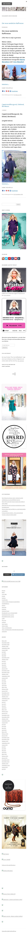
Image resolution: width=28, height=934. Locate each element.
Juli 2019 (4, 661)
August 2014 (5, 767)
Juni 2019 (4, 663)
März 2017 (4, 709)
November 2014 (5, 761)
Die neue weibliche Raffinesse (12, 23)
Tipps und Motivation (7, 628)
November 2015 (5, 739)
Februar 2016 (5, 734)
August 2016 (5, 722)
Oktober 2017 (5, 696)
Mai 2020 (4, 655)
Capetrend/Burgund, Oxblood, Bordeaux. (13, 105)
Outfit (3, 618)
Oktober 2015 (5, 741)
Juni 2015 (4, 748)
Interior (3, 605)
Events (3, 596)
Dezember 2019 (5, 657)
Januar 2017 (4, 713)
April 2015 (4, 752)
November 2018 (5, 672)
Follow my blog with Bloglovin (8, 865)
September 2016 (6, 721)
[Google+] (8, 91)
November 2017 (5, 694)
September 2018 (6, 676)
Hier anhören (7, 295)
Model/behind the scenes (8, 614)
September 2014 (6, 765)
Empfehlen (15, 91)
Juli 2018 (4, 680)
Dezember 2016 (5, 715)
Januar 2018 (4, 691)
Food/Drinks (5, 600)
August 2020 (5, 650)
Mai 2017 (4, 706)
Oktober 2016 (5, 719)
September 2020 (6, 648)
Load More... (7, 574)
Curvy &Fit (4, 594)
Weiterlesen (5, 84)
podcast (4, 622)
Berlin (3, 592)
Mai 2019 (4, 665)
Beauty (3, 590)
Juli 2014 (4, 769)
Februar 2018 (5, 689)
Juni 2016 (4, 726)
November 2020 (5, 644)
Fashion (4, 598)
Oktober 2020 (5, 646)
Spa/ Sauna (4, 624)
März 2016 (4, 732)
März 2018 (4, 687)
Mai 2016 (4, 728)
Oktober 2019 (5, 659)
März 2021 (4, 641)
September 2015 (6, 743)
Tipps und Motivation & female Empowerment (12, 629)
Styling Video (5, 626)
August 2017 (5, 700)
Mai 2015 (4, 750)
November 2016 (5, 717)
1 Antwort (4, 110)
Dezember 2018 (5, 670)
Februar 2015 (5, 756)
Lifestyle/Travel (5, 611)
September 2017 (6, 698)
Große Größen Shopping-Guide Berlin (11, 601)
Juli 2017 (4, 702)
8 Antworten (5, 27)
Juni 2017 (4, 704)
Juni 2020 (4, 654)
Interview (4, 607)
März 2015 (4, 754)
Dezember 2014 (5, 760)
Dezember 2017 (5, 693)
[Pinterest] (6, 91)
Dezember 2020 (5, 642)
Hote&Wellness (5, 603)
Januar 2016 (4, 735)
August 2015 (5, 745)
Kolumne (4, 609)
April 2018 (4, 685)
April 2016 (4, 730)
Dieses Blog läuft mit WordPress (9, 931)
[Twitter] (5, 91)
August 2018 (5, 678)
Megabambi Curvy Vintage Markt (9, 613)
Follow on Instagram (19, 574)
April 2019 (4, 667)
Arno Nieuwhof (18, 62)
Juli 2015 (4, 747)
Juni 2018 (4, 681)
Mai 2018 (4, 683)
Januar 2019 (4, 668)
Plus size (4, 620)
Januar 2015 (4, 758)
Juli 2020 (4, 652)
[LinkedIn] (10, 91)
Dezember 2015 (5, 737)
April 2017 (4, 707)
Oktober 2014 (5, 763)
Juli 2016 (4, 724)
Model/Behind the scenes (8, 616)
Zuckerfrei (4, 631)
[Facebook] (3, 91)
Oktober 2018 (5, 674)
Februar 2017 (5, 711)
